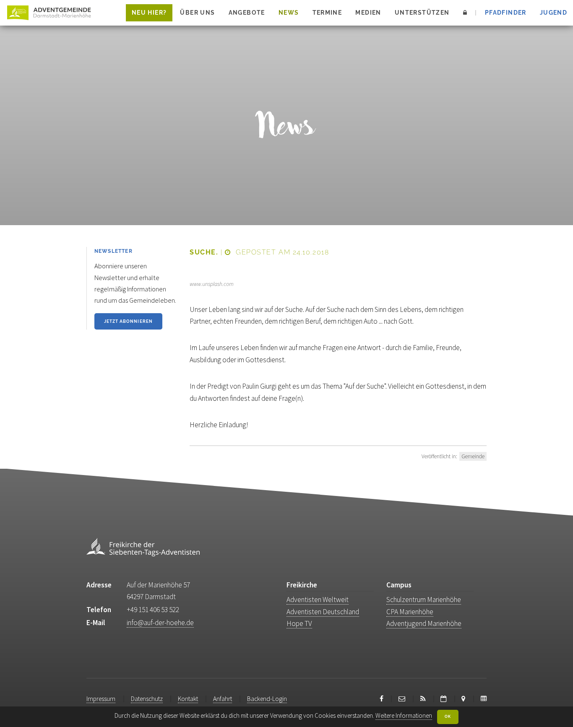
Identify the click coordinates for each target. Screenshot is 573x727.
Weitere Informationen (403, 715)
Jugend (553, 12)
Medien (368, 12)
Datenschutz (147, 699)
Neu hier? (149, 12)
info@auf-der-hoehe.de (160, 622)
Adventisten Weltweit (317, 599)
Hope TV (299, 623)
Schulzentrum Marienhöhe (423, 599)
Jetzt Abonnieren (128, 321)
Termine (327, 12)
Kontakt (188, 699)
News (289, 12)
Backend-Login (267, 699)
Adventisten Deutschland (322, 611)
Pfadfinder (505, 12)
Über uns (197, 12)
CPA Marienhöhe (409, 611)
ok (448, 716)
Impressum (100, 699)
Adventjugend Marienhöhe (423, 623)
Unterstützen (422, 12)
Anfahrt (222, 699)
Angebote (247, 12)
